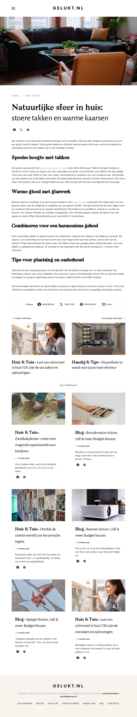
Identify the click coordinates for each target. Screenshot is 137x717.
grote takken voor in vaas (53, 168)
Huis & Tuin (33, 95)
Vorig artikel (23, 318)
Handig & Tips (89, 703)
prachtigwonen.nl (68, 696)
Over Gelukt (113, 703)
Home (15, 95)
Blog (101, 703)
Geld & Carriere (25, 703)
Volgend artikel (112, 318)
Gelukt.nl (68, 8)
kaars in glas (79, 202)
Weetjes (40, 703)
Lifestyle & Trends (70, 703)
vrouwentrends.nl (110, 693)
